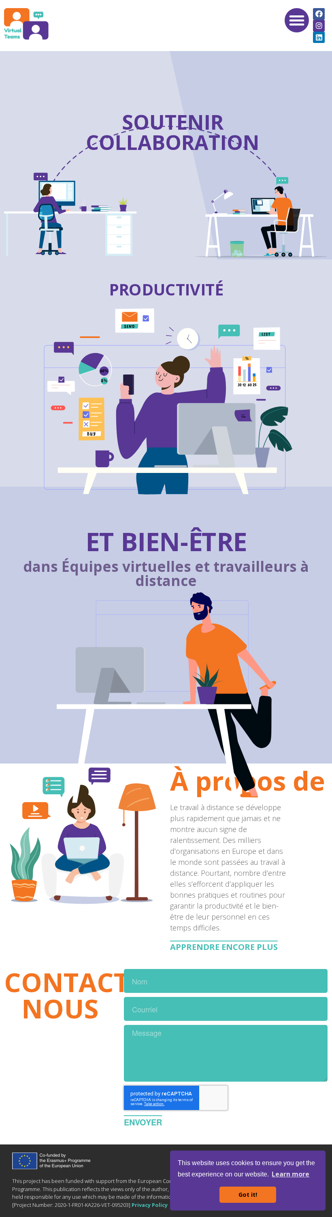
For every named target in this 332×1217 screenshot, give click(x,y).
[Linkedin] (319, 37)
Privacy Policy (150, 1204)
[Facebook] (319, 14)
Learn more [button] (290, 1174)
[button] (297, 20)
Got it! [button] (247, 1194)
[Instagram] (319, 26)
